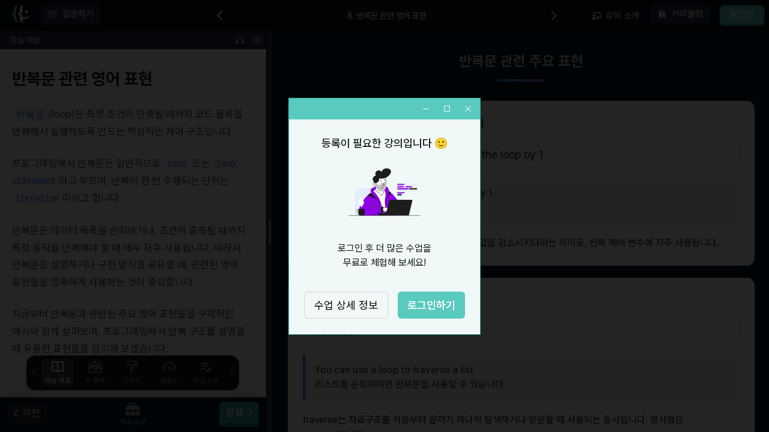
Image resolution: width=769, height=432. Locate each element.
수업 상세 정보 (346, 305)
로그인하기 (431, 305)
